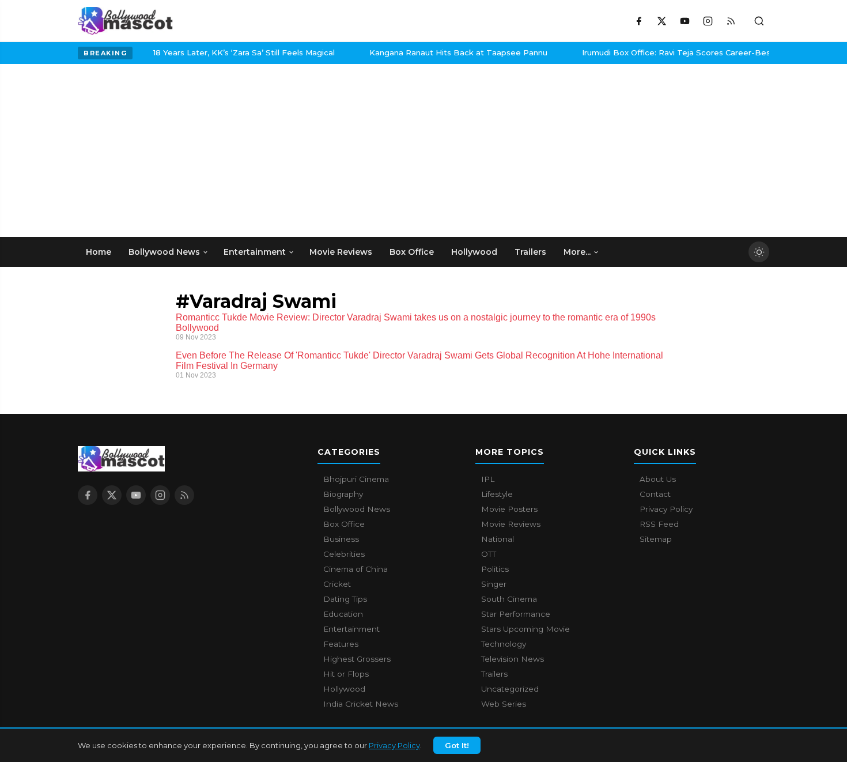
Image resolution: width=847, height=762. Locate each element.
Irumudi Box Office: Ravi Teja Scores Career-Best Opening (682, 52)
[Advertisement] (164, 150)
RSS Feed (659, 524)
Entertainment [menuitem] (255, 252)
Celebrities (344, 554)
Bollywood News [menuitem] (164, 252)
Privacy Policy (394, 745)
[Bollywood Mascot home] (125, 21)
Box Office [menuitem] (412, 252)
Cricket (337, 584)
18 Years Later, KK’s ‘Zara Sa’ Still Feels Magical (231, 52)
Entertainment (351, 628)
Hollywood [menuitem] (474, 252)
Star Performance (515, 613)
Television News (512, 658)
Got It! (457, 745)
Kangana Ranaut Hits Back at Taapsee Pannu (445, 52)
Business (341, 539)
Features (340, 643)
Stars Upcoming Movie (525, 628)
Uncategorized (510, 688)
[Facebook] (638, 21)
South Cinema (509, 598)
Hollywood (344, 688)
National (497, 539)
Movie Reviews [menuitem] (340, 252)
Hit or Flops (346, 673)
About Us (658, 479)
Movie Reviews (510, 524)
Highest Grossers (357, 658)
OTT (488, 554)
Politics (495, 569)
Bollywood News (356, 509)
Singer (493, 584)
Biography (343, 494)
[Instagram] (707, 21)
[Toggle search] (758, 20)
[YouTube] (684, 21)
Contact (655, 494)
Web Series (503, 703)
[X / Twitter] (661, 21)
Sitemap (656, 539)
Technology (503, 643)
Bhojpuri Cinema (356, 479)
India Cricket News (360, 703)
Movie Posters (509, 509)
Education (343, 613)
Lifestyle (497, 494)
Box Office (344, 524)
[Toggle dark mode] (758, 252)
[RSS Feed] (730, 21)
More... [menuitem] (577, 252)
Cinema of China (355, 569)
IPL (487, 479)
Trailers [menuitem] (530, 252)
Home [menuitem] (98, 252)
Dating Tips (345, 598)
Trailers (494, 673)
